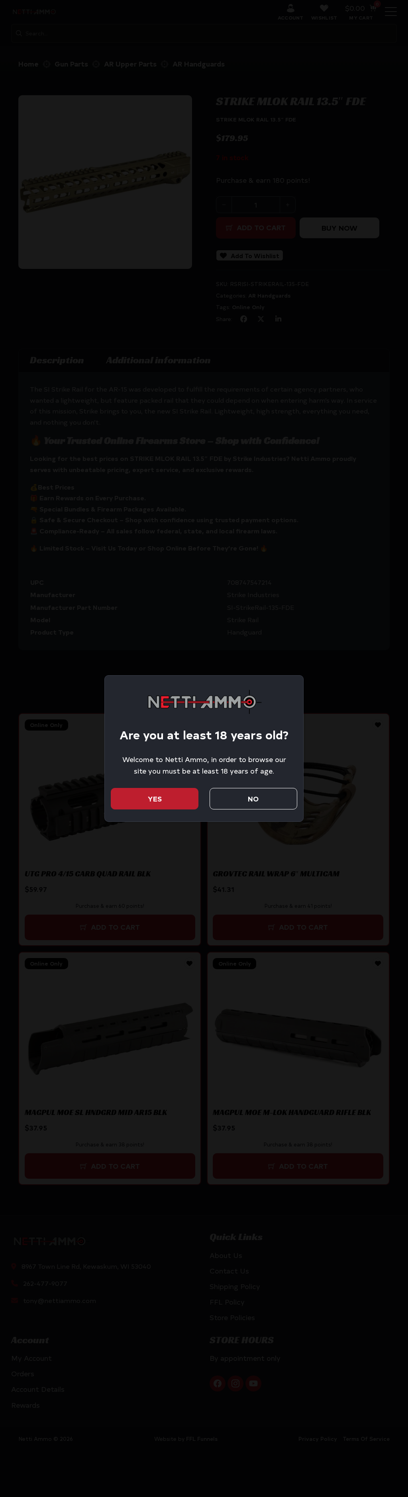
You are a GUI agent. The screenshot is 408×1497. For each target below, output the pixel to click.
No (253, 798)
